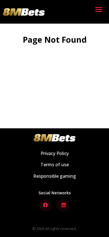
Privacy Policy (55, 153)
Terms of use (55, 164)
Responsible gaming (54, 176)
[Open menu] (100, 12)
